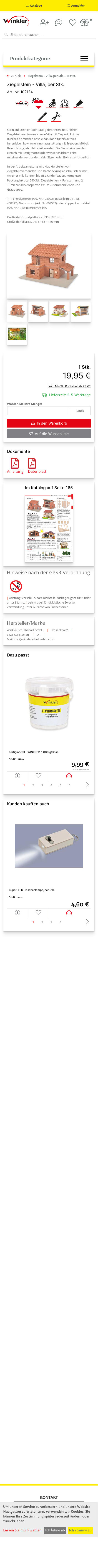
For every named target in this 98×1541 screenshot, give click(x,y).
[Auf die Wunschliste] (38, 775)
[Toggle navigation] (84, 58)
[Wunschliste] (73, 22)
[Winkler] (22, 102)
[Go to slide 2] (33, 785)
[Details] (17, 775)
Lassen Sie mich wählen (22, 1530)
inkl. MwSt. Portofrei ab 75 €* (69, 386)
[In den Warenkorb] (70, 775)
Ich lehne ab (55, 1530)
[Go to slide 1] (24, 785)
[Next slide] (86, 785)
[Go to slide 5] (60, 785)
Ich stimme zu (80, 1530)
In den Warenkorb (52, 423)
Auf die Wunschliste (52, 433)
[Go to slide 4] (51, 785)
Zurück (15, 76)
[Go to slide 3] (42, 785)
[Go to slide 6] (69, 785)
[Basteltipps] (59, 22)
